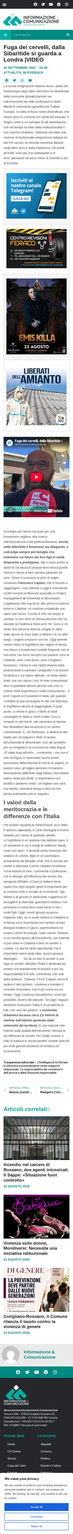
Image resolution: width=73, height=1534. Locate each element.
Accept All (36, 1506)
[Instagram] (66, 4)
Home (11, 1444)
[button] (4, 4)
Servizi (11, 1458)
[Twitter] (43, 4)
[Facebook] (35, 4)
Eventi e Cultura (51, 1465)
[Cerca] (68, 35)
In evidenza (33, 72)
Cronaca (46, 1451)
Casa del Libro (16, 1465)
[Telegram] (58, 4)
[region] (36, 1503)
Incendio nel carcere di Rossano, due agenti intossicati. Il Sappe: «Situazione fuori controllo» (36, 1172)
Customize (36, 1516)
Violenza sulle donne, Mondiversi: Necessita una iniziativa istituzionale (30, 1248)
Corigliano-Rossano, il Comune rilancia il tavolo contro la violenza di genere (35, 1321)
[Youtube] (51, 4)
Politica (45, 1458)
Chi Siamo (14, 1451)
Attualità (12, 72)
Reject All (36, 1526)
